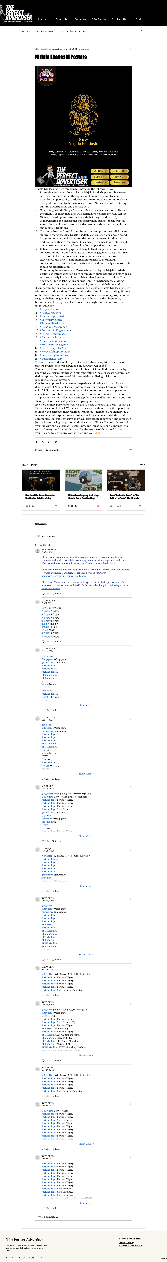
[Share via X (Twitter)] (43, 442)
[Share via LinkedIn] (49, 442)
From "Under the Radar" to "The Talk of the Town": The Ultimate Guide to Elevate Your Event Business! (124, 497)
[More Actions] (130, 550)
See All (141, 464)
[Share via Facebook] (36, 442)
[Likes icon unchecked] (43, 593)
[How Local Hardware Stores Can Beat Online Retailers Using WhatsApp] (41, 480)
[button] (141, 31)
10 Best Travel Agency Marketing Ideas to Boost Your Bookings (83, 497)
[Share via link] (55, 442)
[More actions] (130, 49)
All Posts (26, 31)
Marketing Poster (45, 31)
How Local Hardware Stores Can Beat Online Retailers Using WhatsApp (40, 497)
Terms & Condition (130, 1239)
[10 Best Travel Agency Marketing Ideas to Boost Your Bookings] (83, 480)
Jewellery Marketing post (73, 31)
